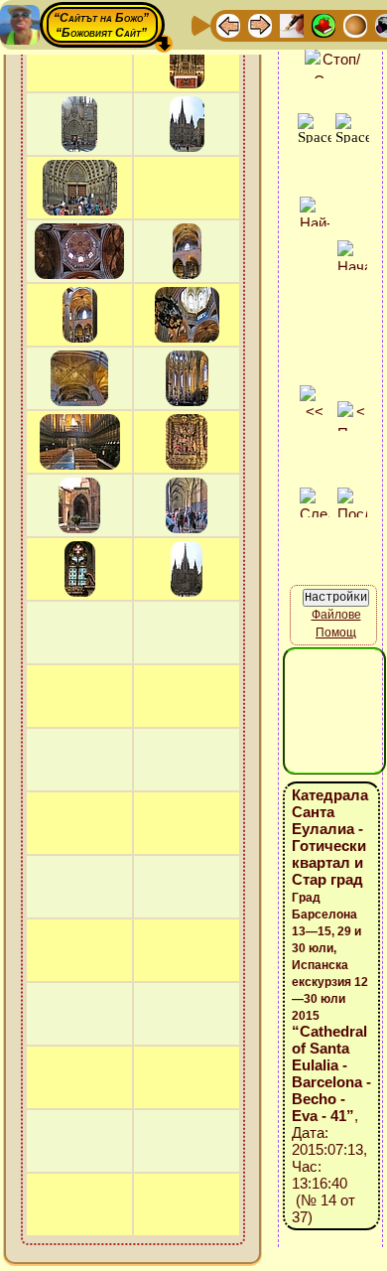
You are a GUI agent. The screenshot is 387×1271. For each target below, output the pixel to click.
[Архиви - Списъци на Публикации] (292, 24)
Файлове (336, 615)
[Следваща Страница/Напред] (260, 24)
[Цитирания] (323, 24)
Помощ (336, 632)
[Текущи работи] (355, 24)
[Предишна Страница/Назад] (228, 24)
